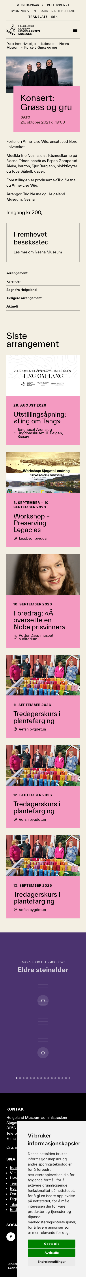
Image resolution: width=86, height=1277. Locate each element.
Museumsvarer (30, 5)
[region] (43, 1012)
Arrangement (17, 273)
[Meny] (75, 30)
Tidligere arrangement (24, 298)
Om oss (16, 1194)
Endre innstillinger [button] (52, 1261)
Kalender (13, 281)
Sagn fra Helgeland (57, 11)
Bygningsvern (23, 11)
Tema (14, 1183)
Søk (54, 16)
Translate (38, 16)
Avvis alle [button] (52, 1252)
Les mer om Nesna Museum (38, 252)
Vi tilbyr (16, 1173)
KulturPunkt (58, 5)
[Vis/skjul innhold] (43, 1052)
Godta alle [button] (51, 1243)
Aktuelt (12, 306)
